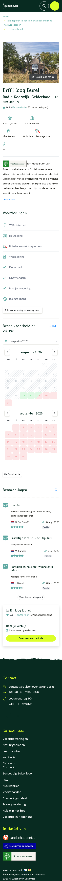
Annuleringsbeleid (15, 798)
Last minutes (12, 751)
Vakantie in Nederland (18, 817)
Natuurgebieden (14, 745)
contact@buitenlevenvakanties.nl (31, 687)
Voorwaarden (12, 792)
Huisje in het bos (14, 811)
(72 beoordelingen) (37, 107)
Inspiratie (9, 757)
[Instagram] (17, 716)
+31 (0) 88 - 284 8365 (24, 692)
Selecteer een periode (31, 638)
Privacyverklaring (14, 804)
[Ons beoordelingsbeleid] (56, 490)
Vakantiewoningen (15, 739)
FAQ (5, 780)
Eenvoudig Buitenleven (18, 773)
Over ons (9, 763)
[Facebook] (7, 716)
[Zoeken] (44, 6)
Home (6, 16)
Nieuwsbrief (11, 786)
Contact (8, 767)
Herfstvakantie (12, 474)
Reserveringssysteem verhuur (18, 874)
